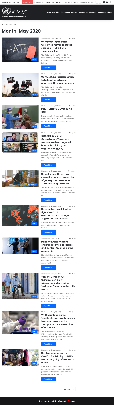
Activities (55, 12)
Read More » (48, 68)
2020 (10, 24)
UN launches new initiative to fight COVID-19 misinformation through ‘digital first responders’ (57, 214)
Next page (66, 389)
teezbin (72, 401)
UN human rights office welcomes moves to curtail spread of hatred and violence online (56, 46)
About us (92, 12)
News (49, 12)
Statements (65, 12)
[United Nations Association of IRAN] (14, 12)
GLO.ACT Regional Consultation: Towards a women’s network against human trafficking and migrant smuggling (56, 142)
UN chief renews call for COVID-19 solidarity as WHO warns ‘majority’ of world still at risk (57, 358)
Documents (83, 12)
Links (109, 12)
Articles (74, 12)
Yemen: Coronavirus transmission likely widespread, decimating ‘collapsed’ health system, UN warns (58, 283)
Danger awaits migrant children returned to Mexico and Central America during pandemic (57, 246)
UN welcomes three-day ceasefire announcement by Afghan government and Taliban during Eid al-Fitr (57, 179)
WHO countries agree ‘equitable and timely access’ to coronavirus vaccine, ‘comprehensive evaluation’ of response (58, 321)
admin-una (46, 39)
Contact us (102, 12)
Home (5, 24)
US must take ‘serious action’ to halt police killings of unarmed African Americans (57, 80)
